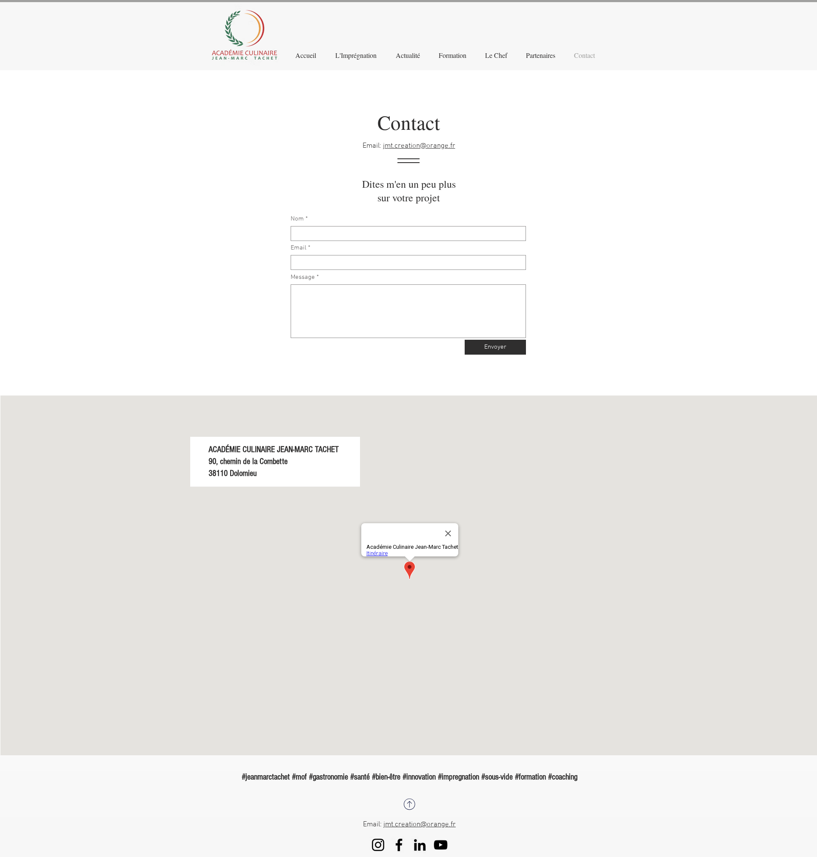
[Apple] (409, 804)
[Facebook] (399, 845)
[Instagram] (378, 845)
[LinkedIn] (419, 845)
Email (298, 248)
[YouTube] (440, 845)
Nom (297, 219)
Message (303, 277)
